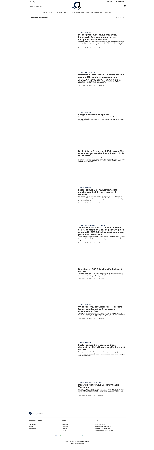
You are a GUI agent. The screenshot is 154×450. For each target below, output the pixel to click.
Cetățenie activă (96, 12)
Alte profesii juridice (82, 12)
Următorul (40, 413)
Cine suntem (32, 424)
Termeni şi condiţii (100, 424)
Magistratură (90, 72)
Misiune (31, 426)
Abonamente (65, 424)
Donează (64, 428)
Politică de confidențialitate (103, 426)
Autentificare (120, 2)
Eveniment (107, 12)
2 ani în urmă (88, 395)
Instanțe (50, 12)
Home (45, 12)
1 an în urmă (88, 47)
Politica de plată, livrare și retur (104, 430)
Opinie (73, 12)
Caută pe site (34, 2)
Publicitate (65, 426)
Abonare (109, 2)
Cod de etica (32, 428)
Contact (64, 430)
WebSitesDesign (80, 443)
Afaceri (66, 12)
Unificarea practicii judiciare (95, 225)
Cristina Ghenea (81, 47)
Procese (88, 32)
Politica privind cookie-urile (102, 428)
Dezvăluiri (59, 12)
